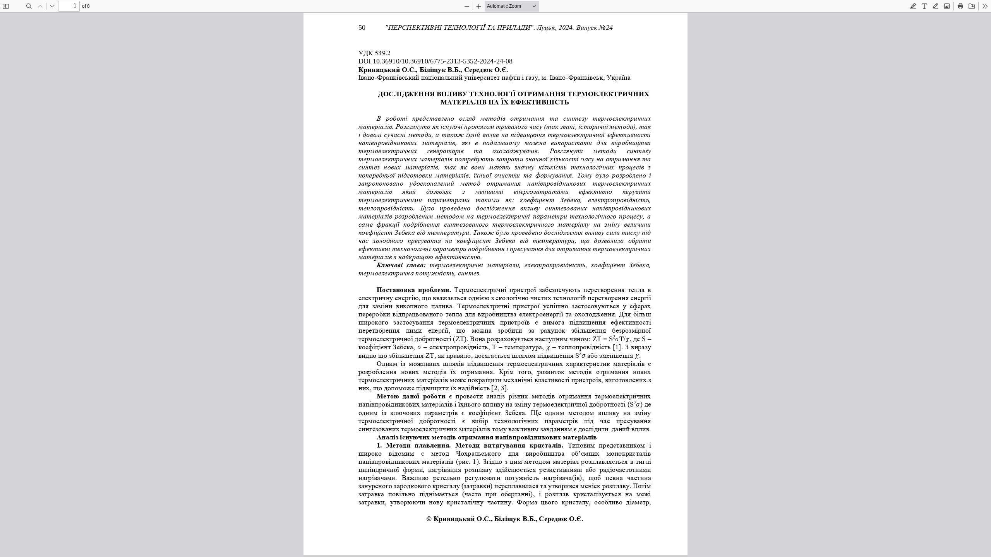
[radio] (913, 6)
